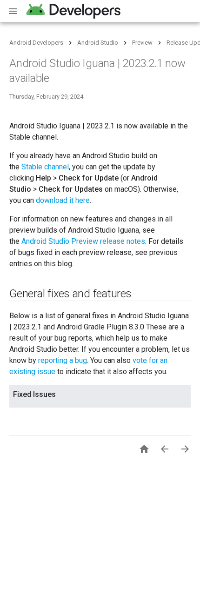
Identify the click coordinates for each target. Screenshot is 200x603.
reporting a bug (62, 360)
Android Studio (97, 42)
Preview (142, 42)
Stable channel (45, 166)
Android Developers (36, 42)
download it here (63, 200)
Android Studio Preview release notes (83, 241)
